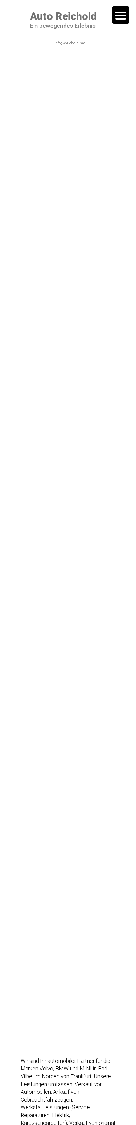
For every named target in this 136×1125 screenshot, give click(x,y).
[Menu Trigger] (120, 15)
